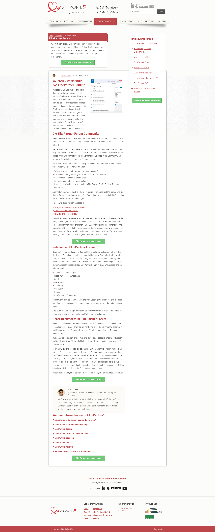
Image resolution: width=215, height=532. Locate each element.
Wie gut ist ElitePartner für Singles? (69, 207)
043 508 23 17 (123, 511)
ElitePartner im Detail (143, 73)
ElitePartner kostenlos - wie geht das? (71, 433)
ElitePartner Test (61, 442)
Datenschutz (158, 529)
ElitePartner (58, 36)
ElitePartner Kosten (142, 62)
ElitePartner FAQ (141, 83)
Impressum (97, 509)
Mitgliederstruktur (141, 67)
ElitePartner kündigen (64, 438)
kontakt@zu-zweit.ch (125, 508)
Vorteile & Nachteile (142, 57)
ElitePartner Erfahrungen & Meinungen (71, 424)
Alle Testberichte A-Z (101, 512)
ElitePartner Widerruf (63, 447)
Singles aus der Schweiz (102, 515)
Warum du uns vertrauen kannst (144, 90)
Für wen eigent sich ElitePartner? (142, 50)
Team (86, 518)
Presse (96, 518)
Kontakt (87, 512)
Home (51, 36)
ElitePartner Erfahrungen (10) (146, 78)
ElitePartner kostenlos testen (78, 62)
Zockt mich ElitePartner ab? (66, 210)
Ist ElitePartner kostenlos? (65, 214)
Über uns (87, 515)
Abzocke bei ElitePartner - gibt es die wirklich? (75, 420)
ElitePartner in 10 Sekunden (146, 43)
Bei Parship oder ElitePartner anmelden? (72, 451)
